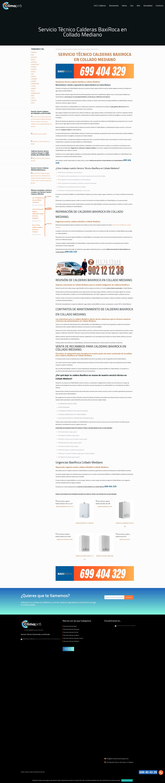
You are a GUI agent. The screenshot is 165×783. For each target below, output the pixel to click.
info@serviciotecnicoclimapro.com (117, 758)
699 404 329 (71, 251)
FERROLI (34, 76)
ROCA (33, 91)
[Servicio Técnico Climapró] (12, 5)
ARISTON (34, 52)
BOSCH (33, 60)
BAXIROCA (34, 57)
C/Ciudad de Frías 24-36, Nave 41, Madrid (119, 762)
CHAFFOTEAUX (35, 64)
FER (33, 74)
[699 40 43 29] (161, 772)
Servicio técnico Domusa (71, 629)
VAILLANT (34, 100)
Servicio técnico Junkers (71, 635)
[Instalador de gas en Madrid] (39, 134)
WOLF (33, 103)
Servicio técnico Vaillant (71, 641)
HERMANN (34, 79)
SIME (33, 96)
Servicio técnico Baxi (70, 626)
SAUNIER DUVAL (36, 93)
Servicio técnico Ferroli (71, 632)
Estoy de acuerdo (127, 780)
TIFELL (33, 98)
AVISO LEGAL (25, 772)
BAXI (33, 55)
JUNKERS (34, 81)
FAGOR (33, 72)
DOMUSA (34, 69)
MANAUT (34, 88)
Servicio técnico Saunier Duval (73, 638)
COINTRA (34, 67)
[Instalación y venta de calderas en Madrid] (41, 144)
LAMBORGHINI (35, 84)
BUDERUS (34, 62)
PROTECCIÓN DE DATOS (37, 772)
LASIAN (33, 86)
